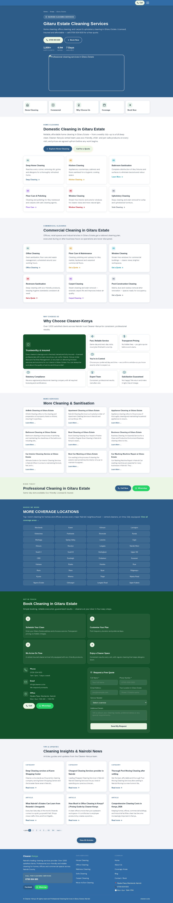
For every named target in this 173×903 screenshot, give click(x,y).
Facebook (28, 887)
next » (59, 830)
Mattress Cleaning (83, 869)
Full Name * (94, 678)
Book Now (74, 40)
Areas (52, 12)
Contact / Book (121, 878)
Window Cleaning (76, 207)
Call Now (124, 488)
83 (49, 830)
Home (45, 12)
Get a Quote (73, 268)
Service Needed (96, 698)
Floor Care (30, 207)
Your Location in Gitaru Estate (131, 688)
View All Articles (86, 840)
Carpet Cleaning (75, 298)
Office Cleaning (32, 268)
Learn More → (31, 423)
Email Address (95, 688)
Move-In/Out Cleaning (85, 883)
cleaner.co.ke (145, 899)
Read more (30, 788)
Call (141, 3)
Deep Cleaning (31, 180)
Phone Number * (126, 678)
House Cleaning (82, 860)
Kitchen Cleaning (75, 180)
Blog (116, 874)
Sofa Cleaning (117, 207)
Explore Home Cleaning (59, 149)
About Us (118, 865)
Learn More (116, 177)
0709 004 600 (54, 40)
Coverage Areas (121, 869)
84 (53, 830)
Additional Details (96, 708)
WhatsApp (142, 488)
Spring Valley (70, 540)
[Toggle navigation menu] (148, 3)
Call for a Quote (83, 149)
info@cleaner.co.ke (37, 684)
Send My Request (119, 726)
